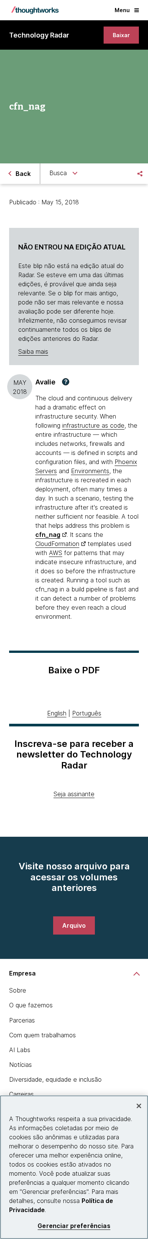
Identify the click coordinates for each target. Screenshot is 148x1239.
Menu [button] (122, 10)
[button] (65, 382)
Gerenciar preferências (74, 1226)
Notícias (20, 1064)
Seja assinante (74, 794)
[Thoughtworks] (35, 10)
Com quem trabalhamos (42, 1035)
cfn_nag (47, 534)
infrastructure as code (93, 425)
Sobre (17, 990)
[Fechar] (139, 1106)
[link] (121, 35)
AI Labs (19, 1050)
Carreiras (21, 1094)
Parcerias (22, 1020)
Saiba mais (33, 351)
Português (86, 713)
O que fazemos (31, 1005)
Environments (90, 471)
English (56, 713)
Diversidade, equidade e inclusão (55, 1079)
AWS (55, 553)
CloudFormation (57, 543)
